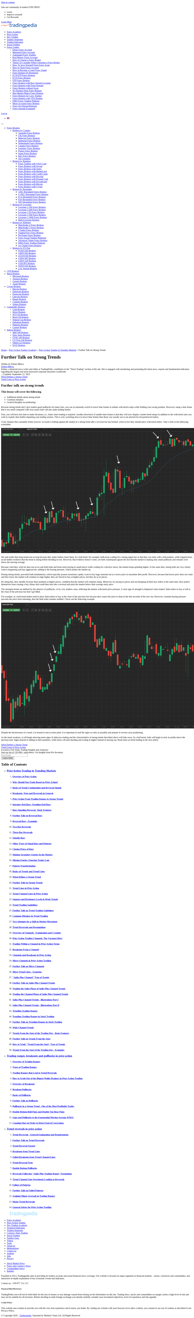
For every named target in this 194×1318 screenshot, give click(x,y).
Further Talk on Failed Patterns (27, 1190)
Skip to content (8, 2)
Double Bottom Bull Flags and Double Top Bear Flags (38, 1112)
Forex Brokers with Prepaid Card (33, 179)
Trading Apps (13, 1238)
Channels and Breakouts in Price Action (31, 955)
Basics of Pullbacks (21, 1095)
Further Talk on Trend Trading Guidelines (33, 910)
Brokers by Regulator (22, 189)
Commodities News (16, 1268)
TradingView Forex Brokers (30, 233)
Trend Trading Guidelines (24, 905)
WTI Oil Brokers (20, 314)
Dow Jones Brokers (21, 335)
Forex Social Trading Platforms (32, 238)
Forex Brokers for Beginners (25, 73)
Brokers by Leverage (21, 204)
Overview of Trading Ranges (26, 1061)
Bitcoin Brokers (19, 289)
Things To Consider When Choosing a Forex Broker (36, 62)
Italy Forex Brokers (27, 156)
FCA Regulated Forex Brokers (32, 197)
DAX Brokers (18, 345)
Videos (10, 1240)
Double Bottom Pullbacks (24, 1168)
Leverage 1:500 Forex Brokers (32, 215)
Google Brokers (19, 281)
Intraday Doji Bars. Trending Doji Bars (31, 804)
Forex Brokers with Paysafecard (32, 181)
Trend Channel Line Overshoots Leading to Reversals (38, 1179)
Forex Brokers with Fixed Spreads (27, 85)
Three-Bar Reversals (22, 832)
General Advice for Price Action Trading (31, 1207)
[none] (100, 118)
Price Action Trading (16, 1223)
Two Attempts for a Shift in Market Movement (34, 921)
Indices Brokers (14, 330)
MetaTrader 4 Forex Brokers (31, 225)
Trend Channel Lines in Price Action (30, 894)
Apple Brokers (19, 284)
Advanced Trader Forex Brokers (32, 240)
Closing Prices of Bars (23, 849)
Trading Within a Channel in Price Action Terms (36, 944)
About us (11, 1246)
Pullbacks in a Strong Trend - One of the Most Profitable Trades (43, 1106)
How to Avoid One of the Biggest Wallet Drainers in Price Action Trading (47, 1078)
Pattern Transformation (24, 866)
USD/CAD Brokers (27, 261)
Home (4, 350)
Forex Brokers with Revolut (30, 176)
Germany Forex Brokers (29, 148)
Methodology (13, 1248)
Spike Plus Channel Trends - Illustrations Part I (35, 1000)
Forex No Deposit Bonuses (24, 106)
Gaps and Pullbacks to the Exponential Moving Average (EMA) (43, 1117)
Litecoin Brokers (20, 296)
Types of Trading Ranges (24, 1067)
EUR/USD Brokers (27, 250)
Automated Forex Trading (24, 55)
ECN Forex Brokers (21, 78)
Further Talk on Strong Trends (27, 882)
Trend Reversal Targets (23, 1146)
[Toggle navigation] (2, 123)
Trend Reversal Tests (22, 1162)
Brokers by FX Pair (21, 248)
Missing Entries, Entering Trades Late (30, 860)
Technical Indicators (16, 1228)
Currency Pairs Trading (17, 1233)
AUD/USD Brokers (27, 256)
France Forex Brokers (28, 151)
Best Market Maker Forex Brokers (27, 93)
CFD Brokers (13, 271)
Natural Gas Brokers (21, 319)
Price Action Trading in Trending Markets (57, 350)
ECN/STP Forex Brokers (23, 75)
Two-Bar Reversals (21, 827)
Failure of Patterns (21, 1185)
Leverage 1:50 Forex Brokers (31, 212)
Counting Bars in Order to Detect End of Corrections (38, 1123)
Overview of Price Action (24, 776)
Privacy (10, 1258)
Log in (4, 113)
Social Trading (13, 44)
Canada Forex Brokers (28, 146)
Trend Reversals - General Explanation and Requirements (40, 1134)
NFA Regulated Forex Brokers (32, 202)
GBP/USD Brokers (27, 253)
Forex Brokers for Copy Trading (27, 96)
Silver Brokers (18, 312)
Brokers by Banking (21, 161)
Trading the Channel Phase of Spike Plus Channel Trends (40, 994)
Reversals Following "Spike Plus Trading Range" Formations (42, 1174)
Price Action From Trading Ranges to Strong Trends (37, 799)
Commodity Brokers (16, 307)
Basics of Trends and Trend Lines (28, 871)
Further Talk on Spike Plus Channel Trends (33, 983)
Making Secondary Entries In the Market (32, 854)
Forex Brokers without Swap (25, 88)
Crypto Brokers (14, 286)
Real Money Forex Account (24, 57)
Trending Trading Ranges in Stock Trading (33, 1016)
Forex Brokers (13, 128)
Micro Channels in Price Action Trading (31, 960)
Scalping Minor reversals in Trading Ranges (33, 1196)
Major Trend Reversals (23, 1202)
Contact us (11, 1251)
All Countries (24, 158)
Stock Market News (16, 1263)
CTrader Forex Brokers (28, 230)
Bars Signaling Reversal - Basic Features (31, 810)
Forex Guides (13, 47)
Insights (10, 1271)
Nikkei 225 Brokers (21, 343)
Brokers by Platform (21, 222)
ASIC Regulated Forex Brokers (32, 192)
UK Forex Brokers (26, 135)
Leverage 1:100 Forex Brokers (32, 207)
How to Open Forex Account (25, 67)
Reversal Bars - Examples (24, 821)
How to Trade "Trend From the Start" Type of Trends (38, 1044)
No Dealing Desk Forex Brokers (27, 90)
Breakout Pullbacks (22, 1089)
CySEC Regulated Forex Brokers (33, 194)
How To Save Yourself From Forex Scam (31, 65)
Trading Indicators (15, 42)
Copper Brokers (19, 327)
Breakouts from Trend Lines (26, 1151)
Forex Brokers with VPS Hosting (27, 98)
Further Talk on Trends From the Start (31, 1039)
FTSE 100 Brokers (21, 337)
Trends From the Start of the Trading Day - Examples (38, 1050)
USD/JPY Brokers (26, 263)
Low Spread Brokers (27, 268)
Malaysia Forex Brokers (29, 138)
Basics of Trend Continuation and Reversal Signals (36, 788)
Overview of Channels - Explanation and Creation (36, 933)
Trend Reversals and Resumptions (29, 927)
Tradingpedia (25, 1315)
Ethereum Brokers (20, 291)
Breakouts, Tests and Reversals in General (32, 793)
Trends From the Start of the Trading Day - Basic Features (40, 1033)
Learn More (6, 22)
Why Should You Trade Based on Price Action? (35, 782)
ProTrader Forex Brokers (29, 235)
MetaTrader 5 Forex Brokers (31, 227)
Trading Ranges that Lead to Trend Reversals (34, 1073)
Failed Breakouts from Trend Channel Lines (33, 1157)
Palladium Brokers (20, 322)
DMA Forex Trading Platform (25, 101)
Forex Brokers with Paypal (30, 166)
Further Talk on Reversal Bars (27, 815)
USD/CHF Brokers (27, 258)
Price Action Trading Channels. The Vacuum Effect (37, 938)
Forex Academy (14, 32)
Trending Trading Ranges (24, 1011)
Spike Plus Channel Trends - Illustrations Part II (35, 1005)
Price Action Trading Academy (23, 350)
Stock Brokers (13, 273)
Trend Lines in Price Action (13, 379)
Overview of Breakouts (23, 1084)
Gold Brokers (18, 309)
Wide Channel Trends (23, 1027)
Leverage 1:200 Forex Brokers (32, 210)
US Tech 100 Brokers (22, 340)
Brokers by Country (21, 130)
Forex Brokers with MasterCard (32, 171)
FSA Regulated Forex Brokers (31, 199)
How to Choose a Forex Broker (26, 60)
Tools (9, 1243)
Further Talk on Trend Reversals (28, 1140)
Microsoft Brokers (20, 276)
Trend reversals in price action (24, 1128)
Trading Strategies (15, 39)
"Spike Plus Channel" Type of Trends (30, 977)
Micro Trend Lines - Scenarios (27, 972)
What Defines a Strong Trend (14, 377)
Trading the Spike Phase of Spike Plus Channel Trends (38, 988)
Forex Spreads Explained (23, 108)
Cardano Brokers (20, 302)
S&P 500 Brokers (20, 332)
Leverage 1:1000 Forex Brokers (32, 217)
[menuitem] (8, 118)
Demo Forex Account (22, 50)
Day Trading (12, 37)
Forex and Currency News (19, 1266)
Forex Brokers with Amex (30, 169)
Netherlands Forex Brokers (30, 143)
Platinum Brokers (20, 325)
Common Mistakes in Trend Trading (30, 916)
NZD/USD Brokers (27, 266)
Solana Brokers (19, 304)
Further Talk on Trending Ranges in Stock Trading (37, 1022)
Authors (10, 1253)
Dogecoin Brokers (20, 294)
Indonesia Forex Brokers (29, 140)
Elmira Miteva (7, 366)
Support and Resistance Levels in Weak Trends (35, 899)
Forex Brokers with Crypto (30, 187)
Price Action (12, 34)
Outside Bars (18, 838)
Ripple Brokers (19, 299)
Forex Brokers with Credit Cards (33, 174)
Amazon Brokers (20, 279)
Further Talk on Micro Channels (28, 966)
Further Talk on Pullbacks (25, 1101)
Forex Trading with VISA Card (32, 164)
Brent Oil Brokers (20, 317)
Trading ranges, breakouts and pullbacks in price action (39, 1055)
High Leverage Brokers (28, 220)
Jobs (9, 1256)
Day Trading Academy (17, 1225)
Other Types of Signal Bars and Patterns (31, 843)
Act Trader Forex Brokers (29, 245)
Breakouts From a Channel (25, 949)
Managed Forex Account (23, 52)
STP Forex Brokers (21, 80)
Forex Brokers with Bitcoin (30, 184)
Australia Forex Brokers (29, 133)
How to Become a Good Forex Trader (29, 70)
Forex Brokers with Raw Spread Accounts (31, 83)
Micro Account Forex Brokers (25, 103)
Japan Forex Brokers (27, 153)
